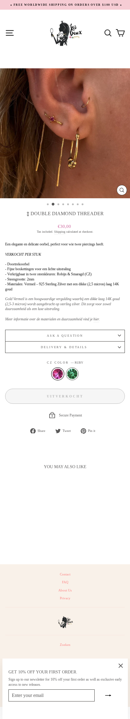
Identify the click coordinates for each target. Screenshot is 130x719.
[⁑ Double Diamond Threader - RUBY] (24, 543)
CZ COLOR (65, 362)
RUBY (58, 374)
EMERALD (72, 374)
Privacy (65, 598)
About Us (65, 590)
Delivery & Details (65, 347)
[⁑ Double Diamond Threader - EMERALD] (31, 543)
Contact (65, 574)
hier (96, 319)
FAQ (65, 582)
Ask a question (65, 335)
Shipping (59, 231)
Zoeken (65, 644)
